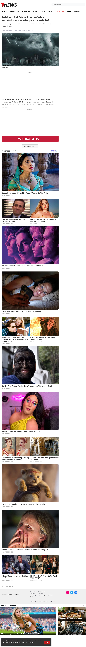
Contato (4, 594)
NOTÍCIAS (4, 11)
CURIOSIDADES (59, 11)
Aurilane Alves (29, 30)
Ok (47, 642)
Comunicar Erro (29, 146)
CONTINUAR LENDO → (30, 139)
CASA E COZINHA (47, 11)
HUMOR (69, 11)
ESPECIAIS (77, 11)
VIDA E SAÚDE (26, 11)
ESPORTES (36, 11)
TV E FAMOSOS (14, 11)
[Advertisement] (30, 85)
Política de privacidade (13, 594)
